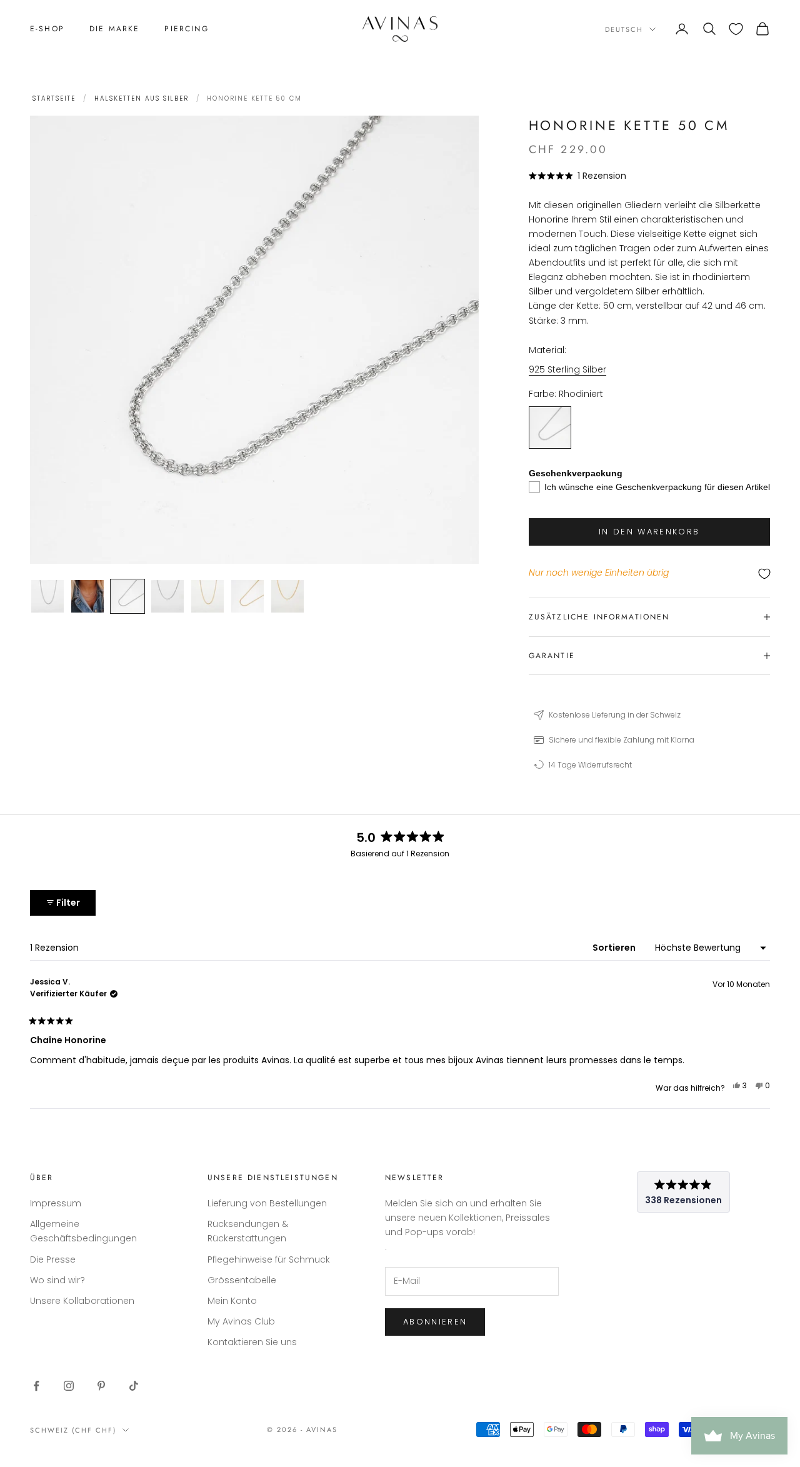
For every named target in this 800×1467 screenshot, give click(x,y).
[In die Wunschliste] (649, 573)
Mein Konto (232, 1300)
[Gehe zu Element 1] (47, 596)
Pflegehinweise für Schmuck (269, 1259)
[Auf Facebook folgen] (36, 1385)
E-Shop (47, 28)
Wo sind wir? (57, 1280)
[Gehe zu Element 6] (247, 596)
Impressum (55, 1203)
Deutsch (624, 29)
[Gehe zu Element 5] (207, 596)
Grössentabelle (242, 1280)
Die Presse (53, 1259)
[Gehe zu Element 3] (127, 596)
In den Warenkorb (649, 532)
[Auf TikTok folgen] (134, 1385)
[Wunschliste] (735, 29)
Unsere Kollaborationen (82, 1300)
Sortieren (615, 947)
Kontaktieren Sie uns (252, 1342)
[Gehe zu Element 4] (167, 596)
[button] (578, 175)
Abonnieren (435, 1322)
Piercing (186, 28)
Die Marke (114, 28)
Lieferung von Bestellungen (267, 1203)
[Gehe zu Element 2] (87, 596)
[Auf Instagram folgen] (68, 1385)
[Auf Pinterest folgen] (101, 1385)
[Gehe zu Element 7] (287, 596)
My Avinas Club (241, 1321)
